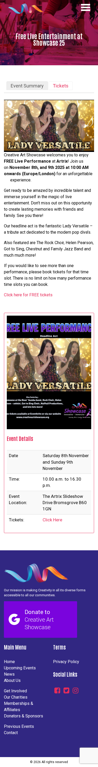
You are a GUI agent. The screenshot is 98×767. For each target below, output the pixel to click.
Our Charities (15, 697)
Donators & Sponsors (23, 715)
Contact (11, 732)
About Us (12, 680)
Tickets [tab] (60, 85)
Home (9, 661)
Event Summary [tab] (27, 85)
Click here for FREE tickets (28, 294)
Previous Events (19, 726)
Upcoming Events (20, 667)
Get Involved (15, 690)
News (9, 674)
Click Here (52, 519)
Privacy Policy (66, 661)
